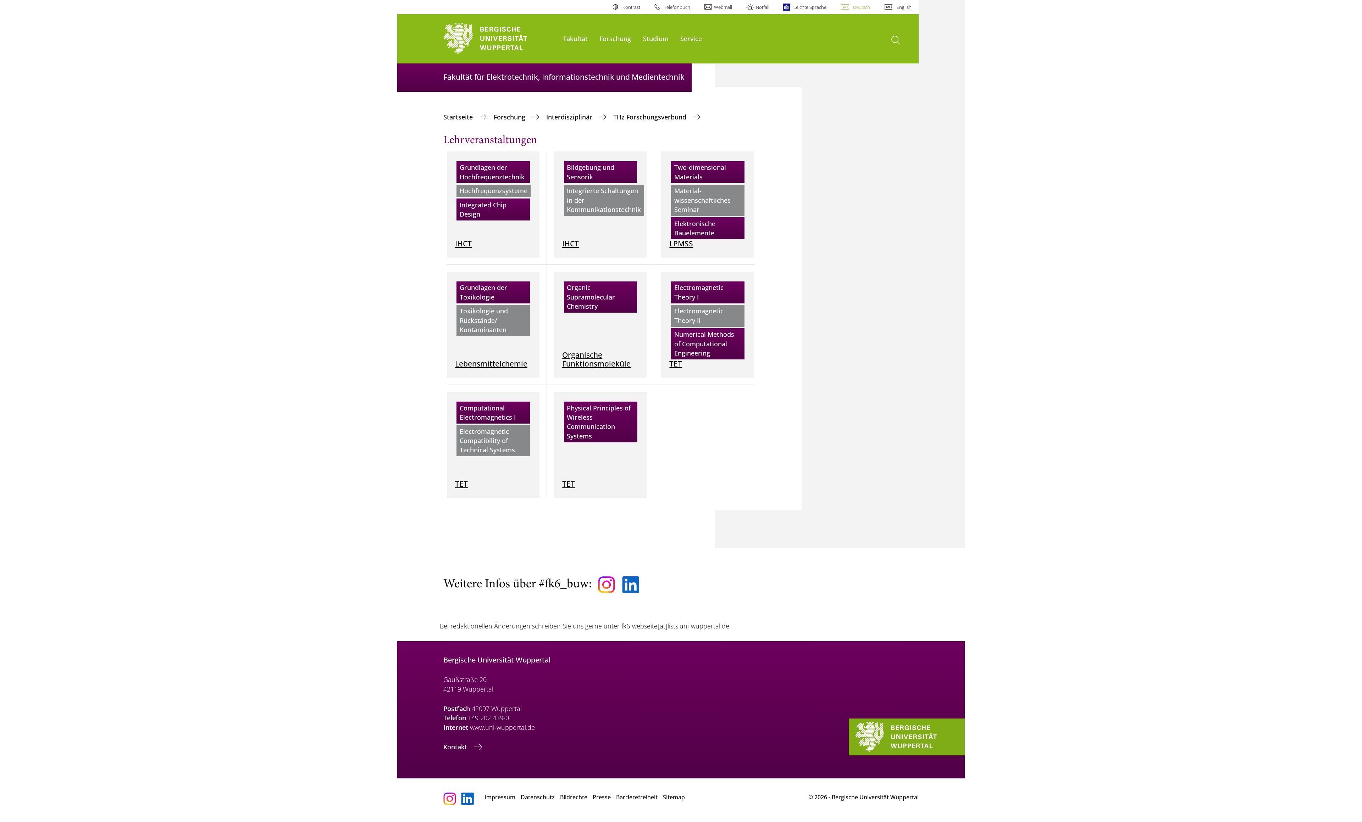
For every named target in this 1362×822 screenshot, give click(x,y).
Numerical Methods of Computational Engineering (704, 343)
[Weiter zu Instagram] (606, 584)
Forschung (615, 38)
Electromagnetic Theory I (699, 292)
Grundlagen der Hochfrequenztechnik (492, 172)
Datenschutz (538, 797)
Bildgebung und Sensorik (590, 172)
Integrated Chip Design (483, 209)
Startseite (459, 117)
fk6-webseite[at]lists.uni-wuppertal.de (675, 626)
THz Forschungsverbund (650, 117)
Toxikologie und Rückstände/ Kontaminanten (484, 320)
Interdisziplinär (570, 117)
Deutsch (861, 7)
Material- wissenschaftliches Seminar (702, 200)
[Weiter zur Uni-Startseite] (499, 38)
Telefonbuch (677, 7)
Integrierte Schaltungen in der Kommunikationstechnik (604, 200)
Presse (602, 797)
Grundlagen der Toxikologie (483, 292)
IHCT (463, 243)
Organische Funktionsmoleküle (596, 359)
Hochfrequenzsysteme (493, 190)
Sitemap (674, 797)
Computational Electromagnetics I (488, 412)
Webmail (723, 7)
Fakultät (575, 38)
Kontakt (456, 747)
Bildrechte (573, 797)
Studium (656, 38)
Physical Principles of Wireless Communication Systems (599, 422)
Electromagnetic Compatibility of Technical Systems (487, 440)
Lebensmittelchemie (491, 363)
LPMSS (681, 243)
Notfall (762, 7)
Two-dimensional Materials (700, 172)
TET (675, 363)
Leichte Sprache (809, 7)
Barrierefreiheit (637, 797)
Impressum (500, 797)
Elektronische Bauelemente (694, 228)
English (904, 7)
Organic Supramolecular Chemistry (591, 297)
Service (691, 38)
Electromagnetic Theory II (699, 315)
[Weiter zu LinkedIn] (630, 584)
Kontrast (631, 7)
